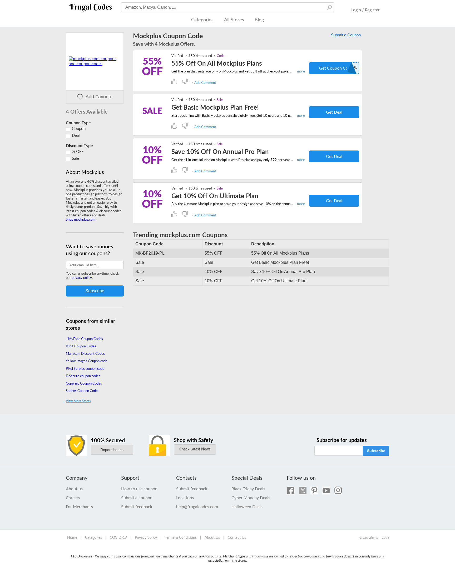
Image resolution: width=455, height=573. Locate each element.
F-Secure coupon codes (83, 376)
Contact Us (237, 538)
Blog (259, 20)
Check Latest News (194, 449)
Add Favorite (99, 96)
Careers (73, 498)
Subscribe (376, 451)
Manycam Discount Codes (85, 354)
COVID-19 (118, 538)
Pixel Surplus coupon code (85, 369)
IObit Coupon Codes (81, 346)
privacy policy (82, 278)
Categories (202, 20)
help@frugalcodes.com (197, 507)
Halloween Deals (247, 507)
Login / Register (365, 10)
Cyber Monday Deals (250, 498)
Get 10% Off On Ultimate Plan (214, 196)
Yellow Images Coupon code (86, 361)
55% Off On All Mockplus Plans (216, 64)
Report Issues (111, 450)
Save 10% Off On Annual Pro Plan (220, 152)
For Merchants (79, 507)
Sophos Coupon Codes (82, 391)
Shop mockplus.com (80, 219)
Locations (185, 498)
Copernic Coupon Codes (84, 383)
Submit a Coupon (346, 35)
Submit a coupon (136, 498)
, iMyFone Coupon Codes (84, 339)
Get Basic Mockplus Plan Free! (215, 108)
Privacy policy (146, 538)
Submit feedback (136, 507)
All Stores (234, 20)
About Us (212, 538)
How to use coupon (139, 489)
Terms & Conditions (181, 538)
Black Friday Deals (248, 489)
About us (74, 489)
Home (72, 538)
